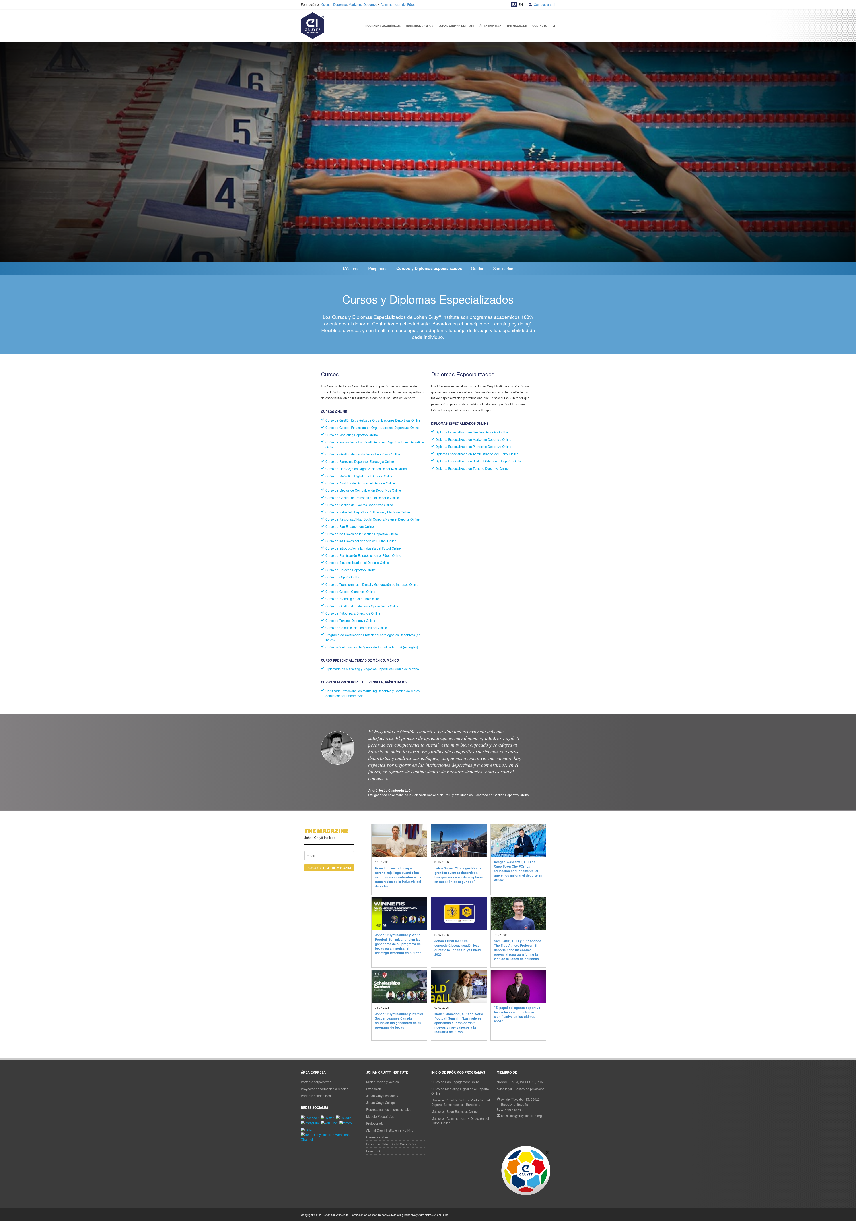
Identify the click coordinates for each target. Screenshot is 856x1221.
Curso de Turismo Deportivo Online (350, 620)
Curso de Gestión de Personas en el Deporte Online (362, 497)
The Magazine (517, 26)
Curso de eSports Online (342, 577)
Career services (377, 1137)
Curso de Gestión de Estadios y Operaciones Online (362, 606)
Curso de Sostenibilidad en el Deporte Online (357, 562)
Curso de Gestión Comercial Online (350, 591)
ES (514, 4)
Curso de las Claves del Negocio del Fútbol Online (360, 541)
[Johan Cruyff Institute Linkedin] (345, 1117)
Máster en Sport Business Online (454, 1111)
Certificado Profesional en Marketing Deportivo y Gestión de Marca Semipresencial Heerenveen (372, 693)
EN (521, 4)
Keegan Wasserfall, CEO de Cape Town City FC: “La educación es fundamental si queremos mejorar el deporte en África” (518, 871)
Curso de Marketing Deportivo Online (351, 435)
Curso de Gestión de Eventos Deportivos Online (359, 505)
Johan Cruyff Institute (456, 26)
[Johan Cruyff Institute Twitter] (328, 1117)
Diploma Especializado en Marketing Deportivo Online (473, 439)
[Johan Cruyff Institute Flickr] (307, 1130)
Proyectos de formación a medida (324, 1088)
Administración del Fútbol (398, 4)
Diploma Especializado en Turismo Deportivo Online (472, 468)
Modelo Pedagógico (380, 1116)
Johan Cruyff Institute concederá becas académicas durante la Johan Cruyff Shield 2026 (457, 947)
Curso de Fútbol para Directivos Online (352, 613)
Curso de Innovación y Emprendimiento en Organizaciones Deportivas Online (375, 444)
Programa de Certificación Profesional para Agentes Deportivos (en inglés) (372, 637)
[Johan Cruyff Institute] (312, 25)
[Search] (554, 25)
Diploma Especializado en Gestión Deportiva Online (472, 432)
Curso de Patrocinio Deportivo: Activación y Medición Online (367, 512)
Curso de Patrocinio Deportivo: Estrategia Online (359, 461)
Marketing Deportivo (363, 4)
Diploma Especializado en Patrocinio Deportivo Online (473, 446)
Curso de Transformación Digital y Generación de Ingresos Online (371, 584)
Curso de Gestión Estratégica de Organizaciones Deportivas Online (372, 420)
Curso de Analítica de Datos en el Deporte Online (360, 483)
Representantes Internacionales (388, 1109)
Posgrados (377, 268)
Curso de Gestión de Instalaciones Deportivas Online (362, 454)
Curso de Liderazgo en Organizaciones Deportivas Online (366, 468)
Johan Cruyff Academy (382, 1095)
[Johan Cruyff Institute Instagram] (311, 1122)
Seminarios (503, 268)
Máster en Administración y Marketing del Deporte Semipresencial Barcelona (460, 1102)
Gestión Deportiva (334, 4)
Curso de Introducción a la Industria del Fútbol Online (363, 548)
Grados (477, 268)
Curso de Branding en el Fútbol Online (352, 598)
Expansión (373, 1088)
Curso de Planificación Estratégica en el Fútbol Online (363, 555)
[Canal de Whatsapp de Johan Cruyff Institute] (330, 1136)
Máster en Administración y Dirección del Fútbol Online (460, 1120)
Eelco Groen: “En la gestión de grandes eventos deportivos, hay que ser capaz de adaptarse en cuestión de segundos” (458, 875)
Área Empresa (490, 26)
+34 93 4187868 (512, 1110)
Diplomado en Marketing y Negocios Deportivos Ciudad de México (372, 669)
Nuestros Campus (419, 26)
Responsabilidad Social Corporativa (391, 1144)
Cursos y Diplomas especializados (429, 268)
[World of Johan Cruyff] (526, 1170)
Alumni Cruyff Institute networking (389, 1130)
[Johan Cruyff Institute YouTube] (330, 1122)
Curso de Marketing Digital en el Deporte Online (359, 476)
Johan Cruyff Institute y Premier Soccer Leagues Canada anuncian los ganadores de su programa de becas (399, 1020)
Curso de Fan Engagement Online (349, 526)
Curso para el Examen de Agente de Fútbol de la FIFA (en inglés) (371, 647)
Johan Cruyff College (381, 1102)
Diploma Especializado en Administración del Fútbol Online (477, 454)
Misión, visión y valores (382, 1082)
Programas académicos (382, 26)
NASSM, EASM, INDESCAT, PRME (521, 1082)
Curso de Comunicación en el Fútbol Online (356, 627)
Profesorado (375, 1123)
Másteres (351, 268)
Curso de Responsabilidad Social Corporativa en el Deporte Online (372, 519)
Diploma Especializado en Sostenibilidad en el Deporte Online (479, 461)
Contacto (539, 26)
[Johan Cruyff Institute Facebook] (311, 1117)
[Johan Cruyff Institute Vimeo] (346, 1122)
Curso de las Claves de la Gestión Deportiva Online (361, 534)
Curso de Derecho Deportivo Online (350, 570)
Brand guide (374, 1151)
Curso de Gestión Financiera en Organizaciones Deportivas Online (372, 427)
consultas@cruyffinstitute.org (521, 1115)
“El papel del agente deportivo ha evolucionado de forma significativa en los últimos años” (517, 1014)
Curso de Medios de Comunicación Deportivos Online (363, 490)
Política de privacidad (529, 1088)
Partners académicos (316, 1095)
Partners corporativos (316, 1082)
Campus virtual (544, 4)
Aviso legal (504, 1088)
